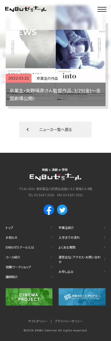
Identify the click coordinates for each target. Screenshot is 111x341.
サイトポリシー (38, 321)
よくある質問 (67, 247)
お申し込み (66, 271)
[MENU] (102, 9)
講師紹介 (12, 276)
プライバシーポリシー (69, 321)
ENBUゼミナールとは (20, 247)
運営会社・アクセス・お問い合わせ (80, 259)
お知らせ (12, 237)
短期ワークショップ (18, 267)
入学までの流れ (69, 237)
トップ (9, 227)
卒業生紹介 (66, 227)
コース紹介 (13, 257)
